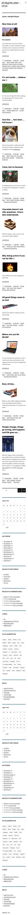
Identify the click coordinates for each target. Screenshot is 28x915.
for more (5, 468)
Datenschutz (7, 699)
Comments (7, 695)
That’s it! (6, 583)
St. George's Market (7, 664)
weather (7, 68)
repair (16, 418)
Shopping (4, 66)
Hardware (18, 480)
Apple (12, 375)
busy (11, 246)
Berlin (16, 62)
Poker (15, 288)
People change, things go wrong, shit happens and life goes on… (13, 429)
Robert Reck (7, 556)
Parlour (7, 158)
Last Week (6, 574)
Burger (14, 643)
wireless (24, 375)
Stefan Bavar (7, 560)
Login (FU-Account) (8, 688)
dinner (11, 646)
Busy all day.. (8, 383)
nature (10, 64)
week (19, 418)
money (11, 288)
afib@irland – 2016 (11, 4)
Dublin (15, 646)
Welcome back (7, 581)
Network (14, 64)
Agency (8, 62)
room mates (20, 64)
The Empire (13, 66)
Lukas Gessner (7, 550)
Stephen (6, 597)
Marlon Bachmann (8, 554)
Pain (21, 655)
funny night (19, 156)
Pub (12, 658)
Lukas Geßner (7, 779)
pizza (7, 658)
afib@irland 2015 (7, 625)
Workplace (19, 68)
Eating (18, 246)
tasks (8, 66)
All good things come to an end (13, 298)
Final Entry (6, 578)
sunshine (5, 667)
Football (9, 110)
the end (18, 66)
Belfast (12, 62)
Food (20, 646)
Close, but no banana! (12, 167)
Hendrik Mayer (7, 60)
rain (15, 658)
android (8, 375)
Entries (6, 692)
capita (19, 62)
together (23, 66)
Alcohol (15, 639)
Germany (10, 649)
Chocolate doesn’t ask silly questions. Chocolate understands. (13, 212)
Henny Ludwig (7, 548)
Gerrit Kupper (7, 541)
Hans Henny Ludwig (8, 775)
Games (3, 158)
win (17, 110)
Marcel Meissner (7, 552)
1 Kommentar (16, 482)
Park (4, 658)
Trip (3, 68)
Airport (9, 639)
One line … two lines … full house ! (13, 121)
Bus (18, 643)
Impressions (5, 64)
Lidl (20, 652)
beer (8, 200)
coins (8, 288)
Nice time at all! (9, 24)
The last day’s (7, 576)
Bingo (12, 156)
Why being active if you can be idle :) (13, 257)
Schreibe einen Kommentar (10, 202)
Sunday (19, 664)
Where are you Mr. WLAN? (11, 336)
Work (15, 68)
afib (4, 619)
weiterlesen (5, 56)
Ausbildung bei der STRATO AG (11, 621)
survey (19, 375)
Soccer (18, 661)
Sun (15, 664)
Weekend (11, 68)
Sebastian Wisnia (8, 558)
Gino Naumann (7, 543)
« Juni (7, 527)
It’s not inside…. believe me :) (14, 78)
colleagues (12, 480)
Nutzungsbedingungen (9, 697)
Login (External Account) (10, 690)
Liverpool (5, 655)
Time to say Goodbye (15, 597)
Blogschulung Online (9, 623)
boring (8, 246)
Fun (15, 156)
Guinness (16, 649)
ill (9, 652)
